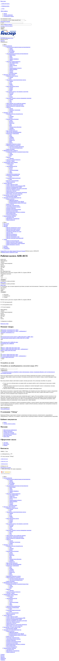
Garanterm (11, 52)
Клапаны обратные (11, 208)
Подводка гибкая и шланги (13, 189)
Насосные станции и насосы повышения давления (18, 98)
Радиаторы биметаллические (13, 178)
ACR (10, 82)
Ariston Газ (11, 64)
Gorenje (11, 72)
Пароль (2, 24)
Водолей (11, 93)
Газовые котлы (10, 163)
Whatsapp (7, 408)
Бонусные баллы (7, 435)
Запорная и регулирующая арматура (12, 197)
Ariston (11, 48)
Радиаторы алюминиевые (12, 175)
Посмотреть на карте (6, 467)
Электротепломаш (13, 170)
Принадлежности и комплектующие (15, 106)
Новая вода (12, 129)
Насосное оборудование (9, 74)
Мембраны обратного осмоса (13, 144)
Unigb (10, 153)
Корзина (3, 40)
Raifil (10, 125)
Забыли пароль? (8, 24)
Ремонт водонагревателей (12, 240)
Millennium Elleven (13, 200)
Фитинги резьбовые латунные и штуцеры (16, 188)
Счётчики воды (10, 217)
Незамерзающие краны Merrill (16, 201)
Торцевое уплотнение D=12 (7, 332)
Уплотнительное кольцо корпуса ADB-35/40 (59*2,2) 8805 (15, 338)
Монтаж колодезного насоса (13, 229)
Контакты (5, 247)
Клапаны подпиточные (12, 210)
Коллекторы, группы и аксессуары (12, 195)
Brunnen (11, 121)
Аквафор (11, 116)
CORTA (11, 85)
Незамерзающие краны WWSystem (17, 202)
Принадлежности (10, 182)
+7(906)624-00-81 (5, 6)
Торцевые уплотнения (14, 110)
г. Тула (2, 8)
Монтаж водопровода (11, 234)
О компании (6, 248)
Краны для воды (10, 199)
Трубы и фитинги (7, 183)
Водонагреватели (7, 45)
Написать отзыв (4, 323)
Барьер (11, 117)
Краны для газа (10, 204)
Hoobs (10, 83)
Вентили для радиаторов (12, 180)
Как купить (6, 223)
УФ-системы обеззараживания (13, 132)
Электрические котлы (11, 166)
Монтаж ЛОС (9, 232)
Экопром (11, 158)
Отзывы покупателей (8, 432)
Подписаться (4, 370)
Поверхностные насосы (12, 76)
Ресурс (11, 168)
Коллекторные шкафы (11, 196)
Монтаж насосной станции (13, 230)
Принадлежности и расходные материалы (16, 192)
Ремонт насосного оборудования (14, 242)
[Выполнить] (25, 20)
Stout (10, 155)
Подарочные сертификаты (9, 433)
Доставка (5, 225)
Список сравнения (8, 14)
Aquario (11, 77)
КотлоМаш (12, 51)
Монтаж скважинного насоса (13, 227)
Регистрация (7, 21)
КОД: (2, 259)
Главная (2, 251)
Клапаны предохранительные (13, 209)
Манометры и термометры (12, 218)
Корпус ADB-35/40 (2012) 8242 (8, 350)
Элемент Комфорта (14, 58)
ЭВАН (10, 60)
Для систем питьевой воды (15, 148)
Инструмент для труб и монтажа (14, 193)
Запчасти (8, 107)
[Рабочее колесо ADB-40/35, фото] (9, 252)
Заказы (5, 13)
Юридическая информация (10, 430)
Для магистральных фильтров (16, 146)
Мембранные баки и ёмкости (10, 150)
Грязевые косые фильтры (15, 127)
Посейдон (11, 138)
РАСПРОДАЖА (13, 73)
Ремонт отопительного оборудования (15, 243)
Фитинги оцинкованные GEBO (14, 187)
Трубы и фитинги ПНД (12, 184)
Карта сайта (6, 436)
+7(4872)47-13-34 (4, 461)
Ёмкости (8, 157)
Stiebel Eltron (12, 55)
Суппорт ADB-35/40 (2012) (7, 357)
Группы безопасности (11, 214)
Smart (10, 176)
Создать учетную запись (7, 25)
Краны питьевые (10, 149)
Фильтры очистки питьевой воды (14, 113)
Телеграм (3, 408)
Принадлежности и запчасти (13, 145)
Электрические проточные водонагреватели (17, 53)
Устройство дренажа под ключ (13, 231)
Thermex (11, 49)
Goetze (10, 120)
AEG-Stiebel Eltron (13, 62)
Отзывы (5, 246)
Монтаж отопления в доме (12, 236)
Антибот (3, 27)
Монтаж (5, 226)
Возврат (5, 445)
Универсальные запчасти (15, 68)
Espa (10, 78)
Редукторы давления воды (12, 205)
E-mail (2, 22)
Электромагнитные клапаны (13, 206)
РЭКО (10, 172)
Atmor (10, 56)
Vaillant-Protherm (13, 69)
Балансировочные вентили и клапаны (15, 212)
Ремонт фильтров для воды (13, 244)
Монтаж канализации (11, 235)
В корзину (3, 279)
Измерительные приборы (9, 216)
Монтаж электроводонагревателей (14, 238)
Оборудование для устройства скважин (16, 103)
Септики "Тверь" (10, 161)
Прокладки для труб (11, 191)
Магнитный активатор (11, 130)
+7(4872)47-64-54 (5, 3)
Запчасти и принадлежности (13, 61)
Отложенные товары (8, 16)
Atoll (10, 115)
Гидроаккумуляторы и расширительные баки (17, 151)
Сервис (5, 239)
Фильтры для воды (8, 112)
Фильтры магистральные (12, 119)
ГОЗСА (11, 66)
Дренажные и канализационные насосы (16, 79)
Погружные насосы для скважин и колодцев (17, 91)
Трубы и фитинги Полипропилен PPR (15, 185)
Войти (2, 21)
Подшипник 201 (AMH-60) (7, 343)
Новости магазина (7, 431)
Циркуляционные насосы (12, 86)
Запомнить (4, 30)
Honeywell (11, 123)
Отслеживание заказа (6, 20)
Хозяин (11, 89)
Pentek (10, 136)
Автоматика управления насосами (14, 104)
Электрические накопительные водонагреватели (18, 47)
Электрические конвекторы (13, 174)
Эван (10, 171)
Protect (10, 90)
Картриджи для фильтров (12, 133)
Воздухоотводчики (11, 213)
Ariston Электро (13, 65)
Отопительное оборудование (10, 162)
